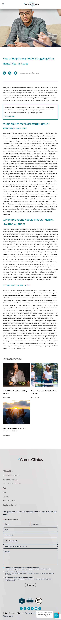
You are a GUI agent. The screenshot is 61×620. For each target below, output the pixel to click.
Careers (6, 497)
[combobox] (5, 541)
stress (29, 161)
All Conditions (8, 471)
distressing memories (18, 298)
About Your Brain (9, 501)
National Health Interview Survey (43, 133)
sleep (20, 211)
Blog (4, 492)
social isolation (42, 300)
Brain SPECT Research (11, 475)
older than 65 (21, 206)
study (34, 161)
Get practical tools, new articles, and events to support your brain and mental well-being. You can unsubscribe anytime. (28, 579)
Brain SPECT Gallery (10, 480)
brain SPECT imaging (19, 331)
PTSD (10, 290)
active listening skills (11, 254)
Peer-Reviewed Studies (12, 484)
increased (44, 163)
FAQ (4, 488)
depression (30, 163)
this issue (9, 303)
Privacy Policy (31, 613)
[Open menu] (3, 4)
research (13, 181)
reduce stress (47, 326)
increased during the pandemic (40, 295)
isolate (54, 320)
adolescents (27, 189)
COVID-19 (42, 158)
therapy (30, 141)
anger (10, 300)
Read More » (6, 397)
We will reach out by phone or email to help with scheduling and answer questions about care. (28, 568)
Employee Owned (9, 505)
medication (22, 141)
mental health (15, 98)
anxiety (22, 163)
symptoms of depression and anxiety (14, 328)
